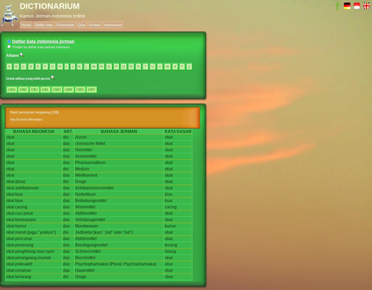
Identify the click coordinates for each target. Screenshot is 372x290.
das (66, 143)
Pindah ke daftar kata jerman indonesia (40, 47)
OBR (68, 90)
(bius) (20, 181)
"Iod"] (128, 232)
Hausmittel (84, 270)
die (66, 137)
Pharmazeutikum (90, 162)
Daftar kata (44, 25)
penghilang (25, 251)
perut (28, 213)
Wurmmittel (85, 207)
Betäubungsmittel (91, 200)
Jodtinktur (84, 232)
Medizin (82, 169)
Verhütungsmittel (90, 219)
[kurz (98, 232)
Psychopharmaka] (139, 264)
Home (26, 25)
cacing (21, 207)
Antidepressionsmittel (94, 188)
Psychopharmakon (92, 264)
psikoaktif (23, 264)
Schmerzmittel (88, 251)
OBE (23, 90)
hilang (170, 251)
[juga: (32, 232)
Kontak (94, 25)
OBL (45, 90)
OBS (80, 90)
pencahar (23, 238)
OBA (11, 90)
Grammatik (65, 25)
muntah (44, 257)
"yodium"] (47, 232)
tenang (171, 245)
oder (118, 232)
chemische (85, 143)
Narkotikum (85, 194)
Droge (80, 181)
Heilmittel (83, 150)
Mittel (100, 143)
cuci (19, 213)
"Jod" (108, 232)
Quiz (81, 25)
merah (21, 232)
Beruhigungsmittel (91, 245)
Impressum (113, 25)
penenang (24, 245)
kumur (20, 226)
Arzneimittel (85, 156)
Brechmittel (85, 257)
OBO (57, 90)
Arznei (81, 137)
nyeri (49, 251)
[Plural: (116, 264)
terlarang (23, 277)
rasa (40, 251)
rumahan (23, 270)
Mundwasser (86, 226)
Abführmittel (86, 213)
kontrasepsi (25, 219)
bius (19, 194)
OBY (91, 90)
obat (10, 137)
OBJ (34, 90)
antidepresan (27, 188)
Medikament (86, 175)
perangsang (26, 257)
